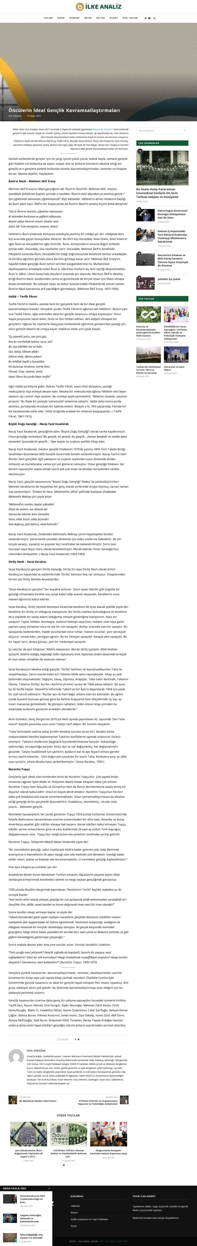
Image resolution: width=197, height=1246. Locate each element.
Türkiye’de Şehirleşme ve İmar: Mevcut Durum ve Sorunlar (148, 369)
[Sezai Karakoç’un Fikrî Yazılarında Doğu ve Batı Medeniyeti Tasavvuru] (10, 1199)
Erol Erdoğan (14, 115)
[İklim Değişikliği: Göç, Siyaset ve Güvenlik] (10, 1237)
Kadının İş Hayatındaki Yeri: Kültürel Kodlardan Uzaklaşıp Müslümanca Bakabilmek (172, 236)
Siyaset (113, 18)
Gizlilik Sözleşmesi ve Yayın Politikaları (89, 1219)
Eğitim (88, 18)
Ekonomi (74, 18)
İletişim (74, 1212)
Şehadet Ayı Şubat (169, 279)
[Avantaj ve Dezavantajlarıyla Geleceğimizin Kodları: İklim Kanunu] (148, 314)
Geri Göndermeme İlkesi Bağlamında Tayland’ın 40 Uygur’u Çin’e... (29, 1153)
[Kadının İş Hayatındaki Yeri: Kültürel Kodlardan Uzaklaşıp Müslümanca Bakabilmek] (145, 235)
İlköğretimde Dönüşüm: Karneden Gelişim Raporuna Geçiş (108, 1152)
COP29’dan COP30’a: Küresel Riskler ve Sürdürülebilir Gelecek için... (68, 1153)
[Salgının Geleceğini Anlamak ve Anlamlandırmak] (10, 1218)
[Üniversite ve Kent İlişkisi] (176, 354)
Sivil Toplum (130, 18)
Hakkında (75, 1205)
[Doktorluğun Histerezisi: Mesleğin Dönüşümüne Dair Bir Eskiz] (145, 215)
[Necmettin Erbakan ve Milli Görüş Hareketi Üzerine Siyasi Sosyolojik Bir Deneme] (145, 260)
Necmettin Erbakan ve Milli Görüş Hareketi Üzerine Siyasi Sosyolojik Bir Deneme (173, 260)
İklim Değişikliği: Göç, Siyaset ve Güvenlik (32, 1236)
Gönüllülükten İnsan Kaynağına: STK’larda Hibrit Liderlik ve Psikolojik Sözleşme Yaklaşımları (175, 332)
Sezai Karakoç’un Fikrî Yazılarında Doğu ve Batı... (32, 1199)
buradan (148, 1217)
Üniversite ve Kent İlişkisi (174, 368)
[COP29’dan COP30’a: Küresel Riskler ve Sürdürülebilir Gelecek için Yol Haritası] (68, 1134)
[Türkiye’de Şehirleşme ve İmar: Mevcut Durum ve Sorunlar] (148, 354)
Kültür (100, 18)
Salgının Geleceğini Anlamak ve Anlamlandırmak (30, 1218)
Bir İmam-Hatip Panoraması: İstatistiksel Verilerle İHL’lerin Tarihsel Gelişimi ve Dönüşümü (157, 193)
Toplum (48, 18)
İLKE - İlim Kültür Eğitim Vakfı (113, 1241)
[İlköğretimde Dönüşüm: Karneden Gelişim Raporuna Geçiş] (108, 1134)
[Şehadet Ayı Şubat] (145, 283)
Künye (74, 1225)
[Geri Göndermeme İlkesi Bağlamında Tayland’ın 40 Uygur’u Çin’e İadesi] (28, 1134)
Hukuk (61, 18)
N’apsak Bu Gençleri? (103, 129)
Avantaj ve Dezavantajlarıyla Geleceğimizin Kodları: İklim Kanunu (148, 331)
